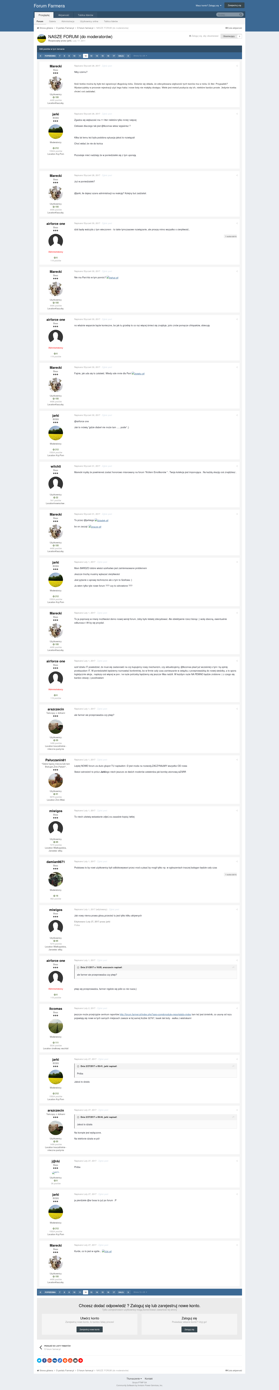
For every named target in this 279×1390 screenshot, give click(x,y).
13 (91, 56)
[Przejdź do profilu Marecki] (55, 83)
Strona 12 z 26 (140, 55)
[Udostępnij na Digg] (54, 1360)
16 (108, 56)
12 (86, 56)
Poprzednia (50, 56)
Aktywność (63, 15)
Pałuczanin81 (55, 760)
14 (97, 56)
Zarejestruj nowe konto (90, 1329)
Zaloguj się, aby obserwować (205, 35)
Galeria (52, 21)
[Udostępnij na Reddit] (65, 1360)
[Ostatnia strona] (128, 56)
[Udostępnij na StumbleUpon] (70, 1360)
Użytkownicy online (89, 21)
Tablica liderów (111, 21)
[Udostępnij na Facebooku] (44, 1360)
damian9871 (55, 861)
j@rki (56, 1161)
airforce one (55, 223)
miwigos (55, 810)
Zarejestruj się (234, 5)
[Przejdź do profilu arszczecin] (55, 726)
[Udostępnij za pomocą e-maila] (75, 1360)
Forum (40, 21)
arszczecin (56, 709)
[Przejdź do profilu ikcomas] (55, 1026)
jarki (69, 40)
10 (74, 56)
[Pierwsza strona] (40, 56)
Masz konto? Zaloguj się (208, 5)
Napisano (87, 65)
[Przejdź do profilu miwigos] (55, 828)
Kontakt (149, 1378)
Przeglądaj (44, 15)
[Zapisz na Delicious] (60, 1360)
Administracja (68, 21)
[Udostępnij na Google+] (49, 1360)
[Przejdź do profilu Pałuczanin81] (55, 780)
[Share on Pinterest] (80, 1360)
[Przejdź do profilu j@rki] (55, 1173)
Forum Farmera (49, 5)
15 (102, 56)
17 (114, 56)
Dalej (121, 56)
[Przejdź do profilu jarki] (41, 38)
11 (80, 56)
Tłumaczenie (133, 1378)
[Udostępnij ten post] (237, 65)
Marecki (56, 66)
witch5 (56, 466)
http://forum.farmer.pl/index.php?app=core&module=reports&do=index (155, 1014)
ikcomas (55, 1008)
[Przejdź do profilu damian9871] (55, 879)
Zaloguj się (189, 1329)
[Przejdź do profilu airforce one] (55, 241)
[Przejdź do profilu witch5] (55, 484)
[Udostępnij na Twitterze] (39, 1360)
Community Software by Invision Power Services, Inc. (139, 1385)
